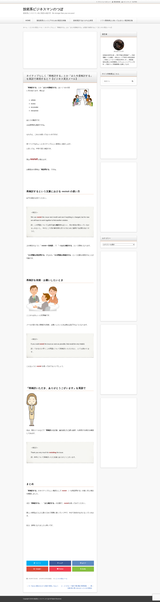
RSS (135, 2)
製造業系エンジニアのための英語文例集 (51, 20)
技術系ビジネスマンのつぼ (43, 9)
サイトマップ (127, 2)
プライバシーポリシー (104, 2)
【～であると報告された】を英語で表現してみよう (43, 586)
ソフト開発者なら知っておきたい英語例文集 (116, 20)
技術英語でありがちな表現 (83, 20)
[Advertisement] (108, 10)
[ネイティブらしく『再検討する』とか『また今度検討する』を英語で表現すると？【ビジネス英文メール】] (83, 98)
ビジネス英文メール (61, 578)
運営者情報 (117, 2)
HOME (27, 20)
